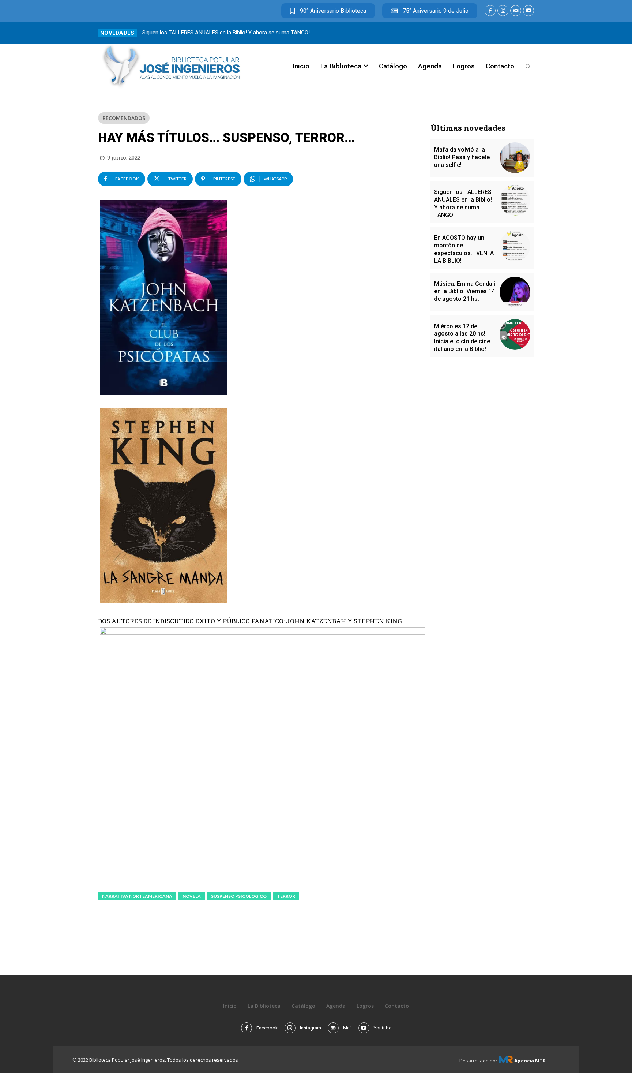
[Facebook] (490, 10)
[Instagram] (502, 10)
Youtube (382, 1028)
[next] (529, 32)
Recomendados (123, 118)
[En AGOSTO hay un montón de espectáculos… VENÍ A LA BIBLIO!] (515, 246)
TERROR (286, 896)
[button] (528, 66)
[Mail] (515, 10)
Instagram (310, 1028)
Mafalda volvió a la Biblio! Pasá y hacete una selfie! (462, 157)
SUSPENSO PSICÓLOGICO (239, 896)
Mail (347, 1028)
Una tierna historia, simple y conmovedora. (193, 32)
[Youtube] (528, 10)
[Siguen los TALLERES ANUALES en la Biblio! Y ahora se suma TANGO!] (515, 200)
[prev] (517, 32)
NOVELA (192, 896)
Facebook (267, 1028)
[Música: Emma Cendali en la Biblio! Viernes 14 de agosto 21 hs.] (515, 292)
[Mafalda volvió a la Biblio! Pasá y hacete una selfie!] (515, 157)
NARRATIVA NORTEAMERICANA (137, 896)
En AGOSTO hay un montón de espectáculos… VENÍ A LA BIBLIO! (464, 249)
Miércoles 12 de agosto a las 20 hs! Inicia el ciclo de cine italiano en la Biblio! (462, 337)
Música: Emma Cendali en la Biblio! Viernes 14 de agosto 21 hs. (464, 291)
